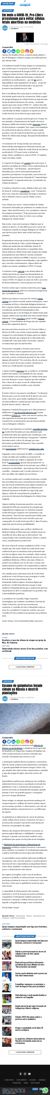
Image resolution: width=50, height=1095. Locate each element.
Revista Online (35, 1083)
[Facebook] (4, 51)
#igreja (6, 918)
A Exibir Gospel (9, 1080)
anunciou (36, 124)
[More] (32, 51)
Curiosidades (17, 1083)
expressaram (11, 449)
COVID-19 (16, 415)
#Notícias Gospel (18, 918)
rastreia (21, 271)
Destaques (32, 1080)
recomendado (14, 462)
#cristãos (21, 916)
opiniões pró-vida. (36, 449)
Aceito (35, 1089)
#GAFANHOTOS (39, 916)
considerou (25, 191)
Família (26, 1083)
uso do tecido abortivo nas (25, 412)
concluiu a (21, 318)
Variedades (42, 1080)
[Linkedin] (13, 51)
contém (27, 163)
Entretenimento (22, 1080)
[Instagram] (27, 51)
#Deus (29, 916)
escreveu (20, 371)
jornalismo (14, 28)
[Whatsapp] (18, 51)
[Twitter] (9, 51)
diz (35, 80)
